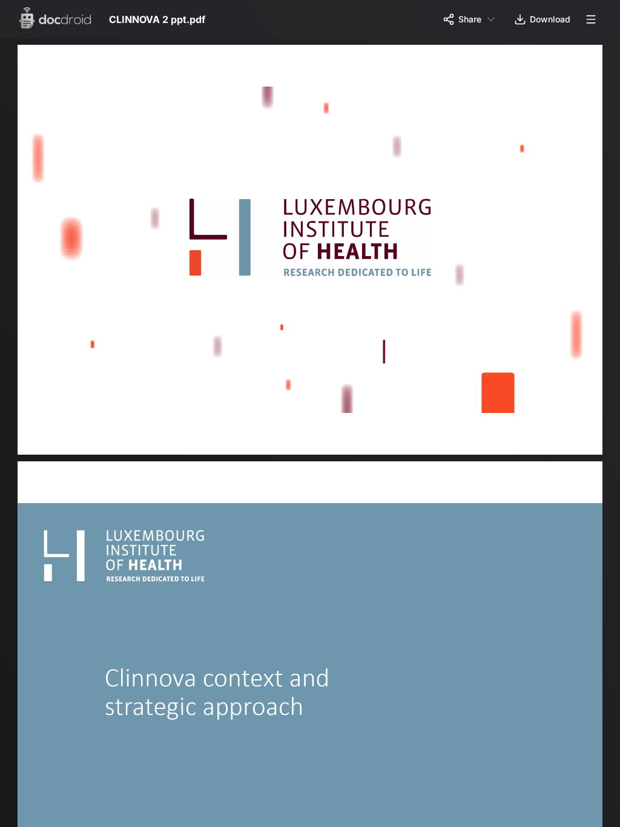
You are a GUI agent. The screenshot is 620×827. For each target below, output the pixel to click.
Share (469, 19)
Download (550, 19)
